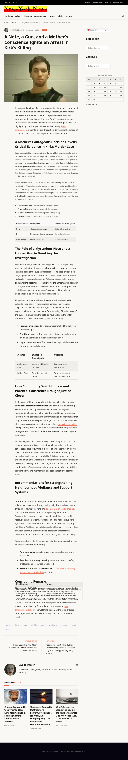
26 (110, 95)
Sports (69, 16)
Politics (60, 16)
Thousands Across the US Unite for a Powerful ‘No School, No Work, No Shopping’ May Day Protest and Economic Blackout (41, 716)
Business (9, 16)
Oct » (94, 104)
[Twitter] (6, 120)
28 (121, 95)
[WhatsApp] (6, 178)
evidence (17, 625)
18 (105, 91)
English (93, 30)
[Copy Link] (6, 146)
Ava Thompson (18, 30)
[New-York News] (25, 9)
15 (89, 91)
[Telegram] (6, 172)
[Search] (123, 16)
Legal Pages (117, 2)
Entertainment (40, 16)
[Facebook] (6, 114)
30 (94, 99)
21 (121, 91)
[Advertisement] (62, 8)
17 (99, 91)
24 (99, 95)
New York (64, 625)
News (52, 16)
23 (94, 95)
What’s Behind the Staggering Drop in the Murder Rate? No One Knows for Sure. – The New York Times (66, 714)
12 (110, 87)
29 (89, 99)
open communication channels (60, 508)
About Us (88, 2)
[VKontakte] (6, 165)
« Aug (88, 104)
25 (105, 95)
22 (89, 95)
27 (115, 95)
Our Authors (97, 2)
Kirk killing (34, 625)
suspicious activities (67, 424)
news (74, 625)
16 (94, 91)
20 (115, 91)
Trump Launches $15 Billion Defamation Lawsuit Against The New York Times (23, 648)
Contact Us (107, 2)
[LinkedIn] (6, 127)
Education (27, 16)
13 (115, 87)
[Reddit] (6, 159)
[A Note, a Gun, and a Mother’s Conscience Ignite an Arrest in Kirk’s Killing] (41, 78)
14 (121, 87)
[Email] (6, 140)
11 (105, 87)
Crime (17, 16)
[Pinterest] (6, 133)
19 (110, 91)
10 (99, 87)
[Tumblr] (6, 152)
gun (25, 625)
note (7, 629)
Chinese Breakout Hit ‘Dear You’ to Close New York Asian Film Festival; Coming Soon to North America (15, 714)
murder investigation (49, 625)
